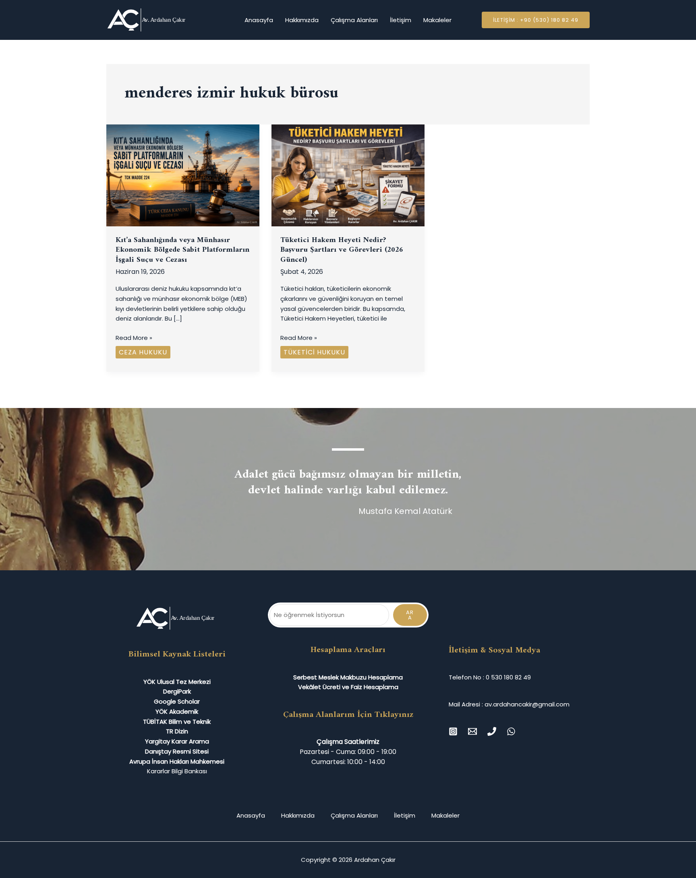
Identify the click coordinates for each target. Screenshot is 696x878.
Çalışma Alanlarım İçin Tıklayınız (348, 714)
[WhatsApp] (511, 731)
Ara (410, 615)
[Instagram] (453, 731)
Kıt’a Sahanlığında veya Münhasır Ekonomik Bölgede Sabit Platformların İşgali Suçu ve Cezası (182, 250)
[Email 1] (472, 731)
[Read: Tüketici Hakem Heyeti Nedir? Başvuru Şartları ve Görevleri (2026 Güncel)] (348, 175)
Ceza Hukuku (143, 352)
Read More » (134, 337)
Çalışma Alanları (354, 20)
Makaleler (437, 20)
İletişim (400, 20)
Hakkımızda (302, 20)
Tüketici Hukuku (314, 352)
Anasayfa (258, 20)
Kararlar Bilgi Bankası (177, 771)
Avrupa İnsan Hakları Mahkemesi (176, 761)
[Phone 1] (491, 731)
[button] (536, 20)
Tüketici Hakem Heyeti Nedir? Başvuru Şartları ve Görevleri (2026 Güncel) (341, 250)
